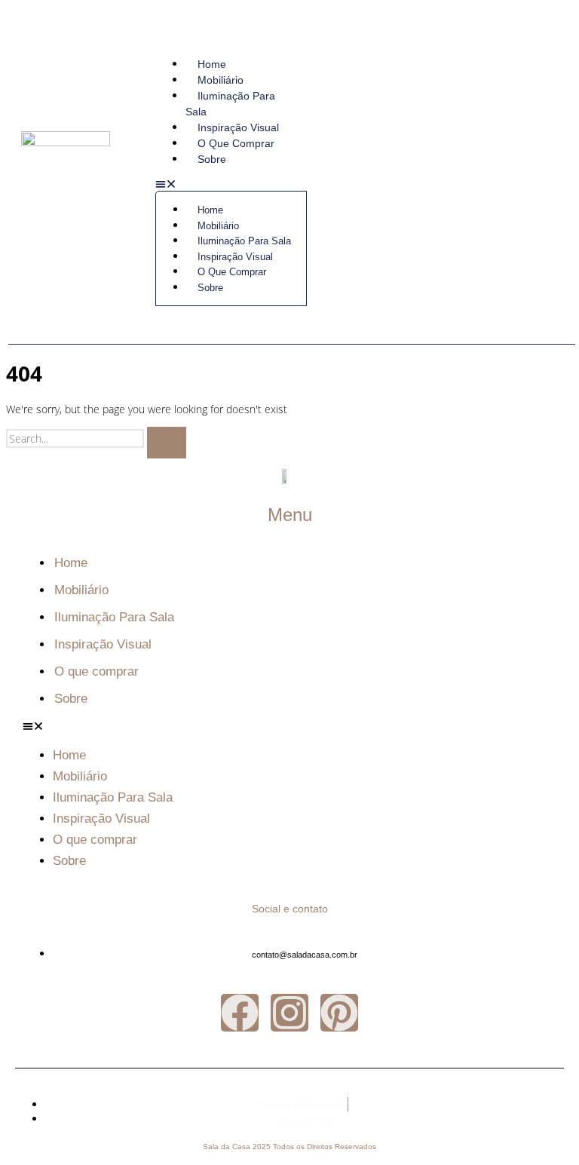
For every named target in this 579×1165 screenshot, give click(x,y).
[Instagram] (289, 1013)
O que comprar (236, 143)
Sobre (212, 159)
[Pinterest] (339, 1013)
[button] (231, 185)
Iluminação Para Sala (230, 104)
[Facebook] (240, 1013)
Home (212, 64)
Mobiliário (221, 80)
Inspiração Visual (238, 127)
